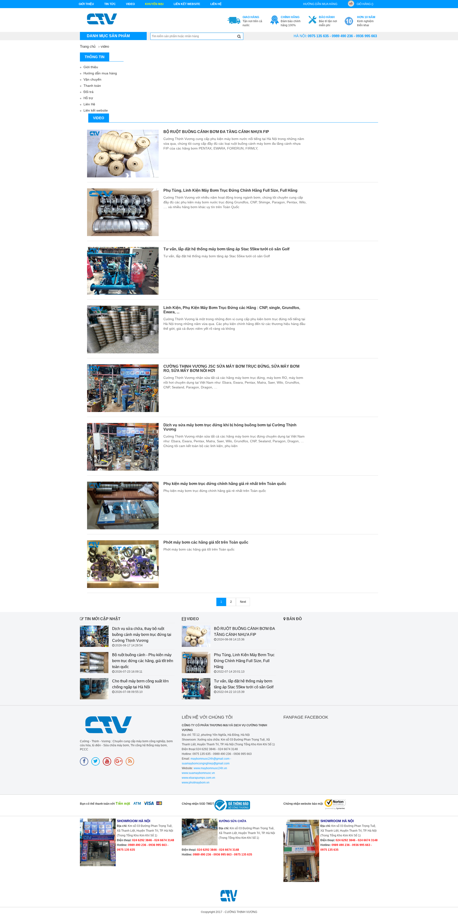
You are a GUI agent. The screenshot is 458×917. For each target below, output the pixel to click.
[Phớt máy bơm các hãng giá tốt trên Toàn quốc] (123, 564)
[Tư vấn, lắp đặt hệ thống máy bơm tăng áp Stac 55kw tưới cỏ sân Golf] (123, 271)
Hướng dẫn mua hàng (100, 73)
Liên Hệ (89, 104)
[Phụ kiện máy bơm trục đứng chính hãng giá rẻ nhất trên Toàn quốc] (123, 505)
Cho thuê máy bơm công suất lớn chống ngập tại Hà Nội (140, 684)
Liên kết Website (187, 4)
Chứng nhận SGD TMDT (198, 803)
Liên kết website (95, 110)
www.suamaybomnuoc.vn (198, 773)
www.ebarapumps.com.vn (198, 777)
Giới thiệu (86, 4)
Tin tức (110, 4)
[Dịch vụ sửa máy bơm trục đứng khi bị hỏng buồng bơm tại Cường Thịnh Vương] (123, 447)
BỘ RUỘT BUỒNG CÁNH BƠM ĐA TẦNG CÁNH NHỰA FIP (216, 132)
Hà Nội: (300, 36)
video (130, 4)
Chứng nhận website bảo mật (303, 803)
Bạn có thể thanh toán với (97, 803)
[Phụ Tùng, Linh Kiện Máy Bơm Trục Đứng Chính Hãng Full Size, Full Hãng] (123, 212)
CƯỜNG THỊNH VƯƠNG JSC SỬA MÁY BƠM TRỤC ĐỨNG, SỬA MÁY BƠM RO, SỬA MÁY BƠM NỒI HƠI (231, 368)
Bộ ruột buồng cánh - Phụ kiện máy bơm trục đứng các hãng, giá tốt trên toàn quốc (142, 661)
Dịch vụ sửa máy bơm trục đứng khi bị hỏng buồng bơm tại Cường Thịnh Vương (230, 427)
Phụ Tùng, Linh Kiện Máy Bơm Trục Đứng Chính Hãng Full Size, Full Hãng (230, 190)
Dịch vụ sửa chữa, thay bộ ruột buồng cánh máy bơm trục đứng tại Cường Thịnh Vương (141, 635)
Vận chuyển (92, 79)
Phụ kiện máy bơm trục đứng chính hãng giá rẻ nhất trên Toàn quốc (224, 484)
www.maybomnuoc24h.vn (210, 768)
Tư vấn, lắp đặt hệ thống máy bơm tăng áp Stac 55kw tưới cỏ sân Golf (226, 249)
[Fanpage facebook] (84, 761)
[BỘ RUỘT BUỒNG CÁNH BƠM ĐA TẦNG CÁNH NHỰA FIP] (123, 153)
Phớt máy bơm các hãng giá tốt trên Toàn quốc (205, 542)
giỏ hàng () (365, 4)
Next (243, 601)
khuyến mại (154, 4)
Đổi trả (88, 92)
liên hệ (216, 4)
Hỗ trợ (88, 98)
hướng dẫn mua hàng (320, 4)
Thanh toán (92, 86)
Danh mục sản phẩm (108, 36)
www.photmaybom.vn (195, 782)
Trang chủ (87, 46)
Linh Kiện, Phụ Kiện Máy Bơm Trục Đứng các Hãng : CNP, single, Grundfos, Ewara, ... (231, 310)
